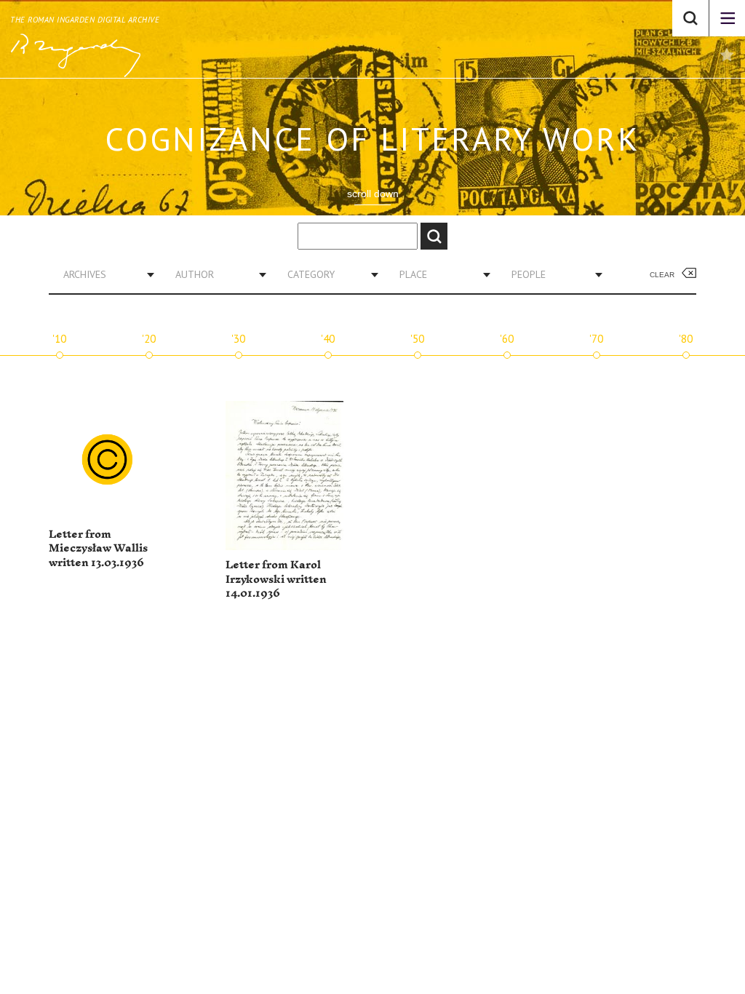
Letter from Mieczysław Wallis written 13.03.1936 (98, 549)
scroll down (373, 193)
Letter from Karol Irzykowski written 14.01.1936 (276, 579)
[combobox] (103, 274)
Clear (662, 275)
